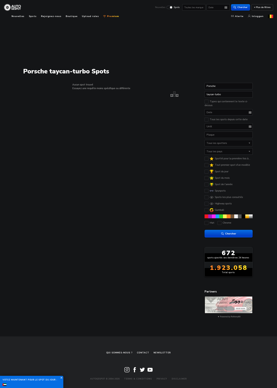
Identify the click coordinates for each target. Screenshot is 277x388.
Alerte (239, 16)
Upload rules (90, 16)
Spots (177, 7)
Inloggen (258, 16)
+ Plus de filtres (262, 7)
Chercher (242, 7)
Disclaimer (179, 378)
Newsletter (162, 352)
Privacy (162, 378)
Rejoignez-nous (51, 16)
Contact (143, 352)
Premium (112, 16)
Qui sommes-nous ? (119, 352)
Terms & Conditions (138, 378)
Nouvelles (160, 7)
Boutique (71, 16)
